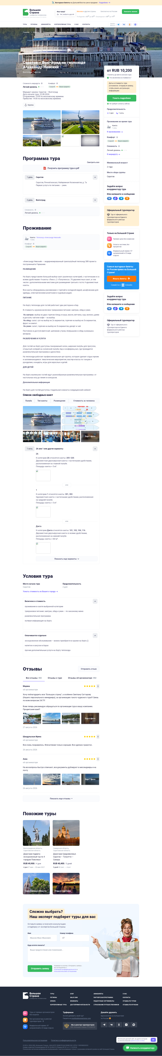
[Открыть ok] (119, 1024)
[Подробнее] (42, 83)
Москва (80, 11)
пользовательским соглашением (65, 971)
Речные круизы (49, 32)
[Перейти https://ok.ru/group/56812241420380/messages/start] (127, 198)
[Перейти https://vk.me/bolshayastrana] (109, 198)
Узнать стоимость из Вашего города (39, 591)
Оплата (53, 1001)
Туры (25, 24)
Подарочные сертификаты (104, 1001)
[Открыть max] (133, 1024)
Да (58, 14)
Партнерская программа (103, 997)
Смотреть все (93, 162)
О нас (76, 24)
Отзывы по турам (129, 1001)
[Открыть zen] (126, 1024)
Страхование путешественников (106, 1005)
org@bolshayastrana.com (81, 1018)
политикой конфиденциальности (65, 969)
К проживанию (114, 132)
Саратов (37, 72)
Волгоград (27, 72)
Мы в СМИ (74, 997)
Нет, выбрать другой (67, 14)
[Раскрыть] (95, 200)
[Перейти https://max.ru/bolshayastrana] (115, 198)
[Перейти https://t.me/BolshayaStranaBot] (121, 198)
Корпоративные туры (62, 24)
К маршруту (112, 154)
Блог (72, 994)
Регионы (34, 24)
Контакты (86, 24)
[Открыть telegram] (104, 1024)
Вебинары (74, 1001)
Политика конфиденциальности (63, 1040)
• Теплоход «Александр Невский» (48, 237)
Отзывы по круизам (130, 1005)
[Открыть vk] (111, 1024)
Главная (26, 32)
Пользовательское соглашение (35, 1040)
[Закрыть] (95, 177)
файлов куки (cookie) (138, 1041)
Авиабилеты (46, 24)
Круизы (36, 32)
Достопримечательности (80, 1005)
